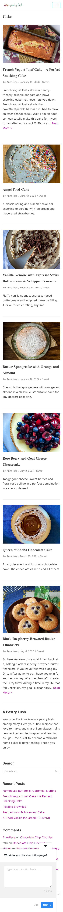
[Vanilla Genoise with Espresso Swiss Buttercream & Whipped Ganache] (31, 267)
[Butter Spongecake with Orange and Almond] (31, 359)
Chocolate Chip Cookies (36, 837)
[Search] (56, 771)
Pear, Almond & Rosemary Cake (23, 812)
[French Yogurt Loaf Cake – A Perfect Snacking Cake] (31, 62)
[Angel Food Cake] (31, 182)
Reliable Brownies (14, 806)
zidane (7, 848)
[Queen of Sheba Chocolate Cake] (31, 542)
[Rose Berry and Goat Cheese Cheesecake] (31, 451)
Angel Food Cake (16, 189)
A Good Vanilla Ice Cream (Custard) (26, 818)
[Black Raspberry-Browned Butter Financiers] (31, 631)
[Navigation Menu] (56, 5)
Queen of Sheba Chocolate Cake (27, 549)
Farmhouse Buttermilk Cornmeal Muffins (29, 790)
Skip (36, 904)
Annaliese (12, 82)
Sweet (45, 82)
